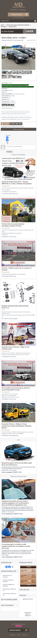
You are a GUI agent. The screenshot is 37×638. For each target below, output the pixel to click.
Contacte (24, 635)
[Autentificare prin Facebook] (7, 140)
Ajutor (18, 635)
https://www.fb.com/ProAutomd (23, 117)
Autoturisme (12, 26)
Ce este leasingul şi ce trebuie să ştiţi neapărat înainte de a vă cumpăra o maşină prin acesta (16, 546)
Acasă (2, 25)
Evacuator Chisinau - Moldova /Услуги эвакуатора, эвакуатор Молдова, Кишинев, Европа (17, 426)
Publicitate (12, 635)
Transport (4, 26)
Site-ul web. (20, 127)
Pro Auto (23, 114)
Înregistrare (22, 10)
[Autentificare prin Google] (7, 142)
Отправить (9, 151)
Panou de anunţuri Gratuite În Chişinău (18, 25)
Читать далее (13, 470)
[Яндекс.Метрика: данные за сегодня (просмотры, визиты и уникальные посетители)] (28, 599)
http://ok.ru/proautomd (23, 119)
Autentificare (14, 10)
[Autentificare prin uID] (7, 137)
